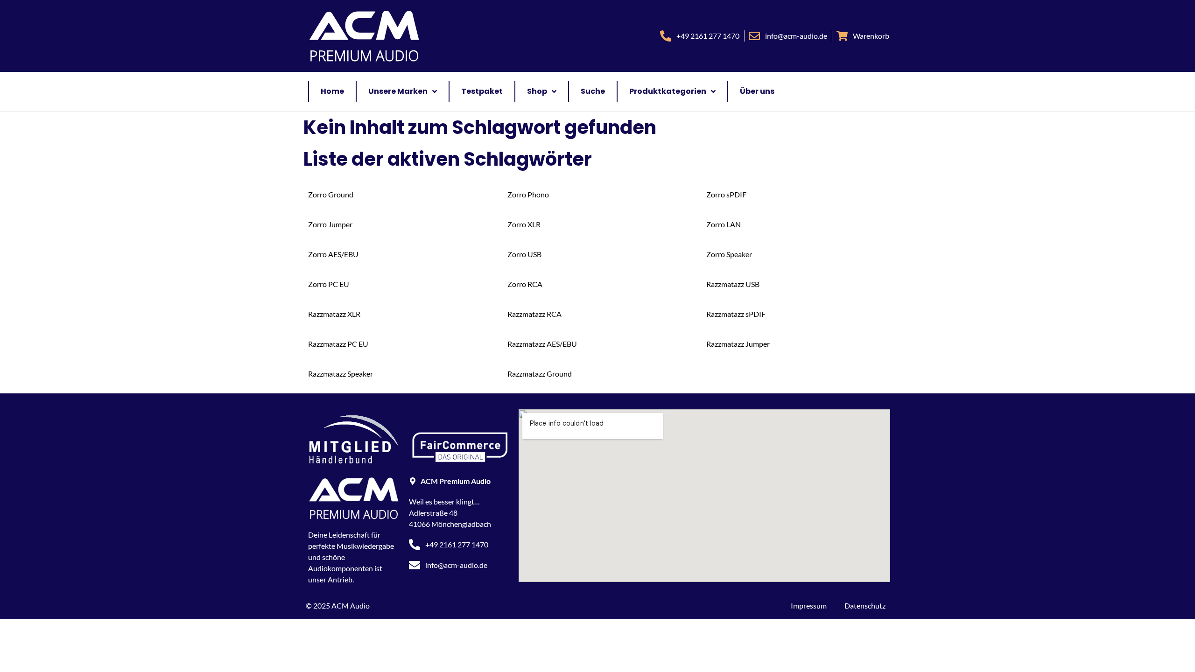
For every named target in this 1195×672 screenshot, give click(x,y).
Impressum (809, 605)
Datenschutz (865, 605)
